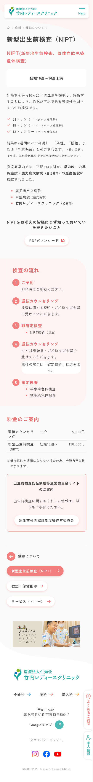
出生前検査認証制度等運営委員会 (46, 520)
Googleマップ (40, 724)
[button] (82, 11)
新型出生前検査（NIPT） (32, 570)
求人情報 (85, 748)
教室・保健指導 (24, 586)
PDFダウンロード (44, 240)
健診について (29, 556)
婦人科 (67, 694)
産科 (43, 694)
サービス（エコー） (28, 601)
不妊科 (19, 694)
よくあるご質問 (85, 713)
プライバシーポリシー (46, 739)
